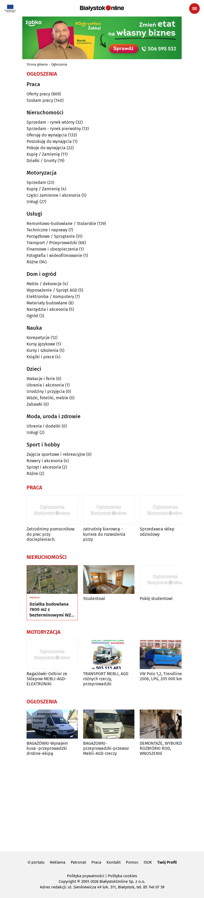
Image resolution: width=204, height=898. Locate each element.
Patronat (78, 862)
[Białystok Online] (102, 8)
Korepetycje (38, 337)
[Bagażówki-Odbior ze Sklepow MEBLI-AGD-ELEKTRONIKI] (52, 654)
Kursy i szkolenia (42, 350)
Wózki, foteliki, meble (47, 397)
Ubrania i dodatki (44, 426)
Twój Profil (167, 862)
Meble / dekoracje (44, 283)
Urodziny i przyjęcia (46, 391)
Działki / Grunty (42, 160)
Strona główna (37, 64)
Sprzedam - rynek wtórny (51, 122)
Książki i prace (40, 356)
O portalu (36, 862)
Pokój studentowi (156, 598)
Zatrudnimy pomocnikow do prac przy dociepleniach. (50, 534)
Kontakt (114, 862)
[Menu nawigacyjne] (194, 8)
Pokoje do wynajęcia (46, 147)
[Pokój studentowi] (165, 579)
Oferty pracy (38, 93)
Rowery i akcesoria (45, 460)
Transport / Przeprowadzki (52, 242)
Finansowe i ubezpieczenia (52, 249)
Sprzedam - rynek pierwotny (54, 128)
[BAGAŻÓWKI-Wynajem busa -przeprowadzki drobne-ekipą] (52, 724)
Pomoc (132, 862)
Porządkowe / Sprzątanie (51, 236)
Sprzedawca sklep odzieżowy (157, 531)
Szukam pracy (40, 100)
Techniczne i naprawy (47, 229)
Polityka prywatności (85, 875)
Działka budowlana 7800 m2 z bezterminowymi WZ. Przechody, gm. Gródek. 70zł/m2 (50, 610)
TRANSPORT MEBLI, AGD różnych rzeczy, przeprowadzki (105, 678)
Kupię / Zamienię (43, 154)
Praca (96, 862)
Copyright (67, 881)
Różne (32, 261)
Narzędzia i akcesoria (47, 309)
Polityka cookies (122, 875)
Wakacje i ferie (41, 378)
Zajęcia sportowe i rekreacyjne (56, 454)
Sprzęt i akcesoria (44, 467)
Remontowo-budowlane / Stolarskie (61, 223)
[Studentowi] (108, 579)
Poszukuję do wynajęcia (49, 141)
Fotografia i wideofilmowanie (54, 255)
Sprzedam (36, 182)
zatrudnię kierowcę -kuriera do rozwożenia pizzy (104, 534)
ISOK (148, 862)
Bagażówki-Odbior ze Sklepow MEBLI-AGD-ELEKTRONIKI (47, 678)
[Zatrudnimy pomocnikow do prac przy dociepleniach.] (52, 510)
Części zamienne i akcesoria (53, 195)
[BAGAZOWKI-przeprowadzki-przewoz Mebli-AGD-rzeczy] (108, 724)
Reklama (57, 862)
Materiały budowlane (47, 302)
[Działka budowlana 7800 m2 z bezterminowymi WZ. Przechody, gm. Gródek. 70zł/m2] (52, 579)
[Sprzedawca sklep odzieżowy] (165, 510)
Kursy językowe (41, 344)
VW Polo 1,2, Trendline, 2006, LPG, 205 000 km (161, 676)
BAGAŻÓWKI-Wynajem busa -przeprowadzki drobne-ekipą (47, 748)
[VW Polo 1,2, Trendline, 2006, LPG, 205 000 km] (165, 654)
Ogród (32, 315)
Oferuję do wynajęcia (47, 135)
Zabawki (34, 404)
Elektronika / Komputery (50, 296)
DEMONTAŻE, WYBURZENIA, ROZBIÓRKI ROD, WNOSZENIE (165, 748)
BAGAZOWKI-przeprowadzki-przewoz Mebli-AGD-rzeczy (106, 748)
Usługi (33, 201)
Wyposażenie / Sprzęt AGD (52, 290)
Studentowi (94, 598)
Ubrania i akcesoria (45, 385)
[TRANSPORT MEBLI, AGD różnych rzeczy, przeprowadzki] (108, 654)
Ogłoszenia (59, 64)
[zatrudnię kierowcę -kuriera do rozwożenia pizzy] (108, 510)
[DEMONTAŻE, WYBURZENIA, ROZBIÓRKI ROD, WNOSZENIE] (165, 724)
